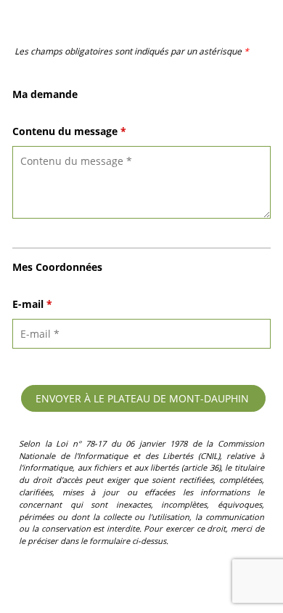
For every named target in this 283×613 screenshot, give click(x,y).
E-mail (32, 304)
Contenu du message (69, 131)
